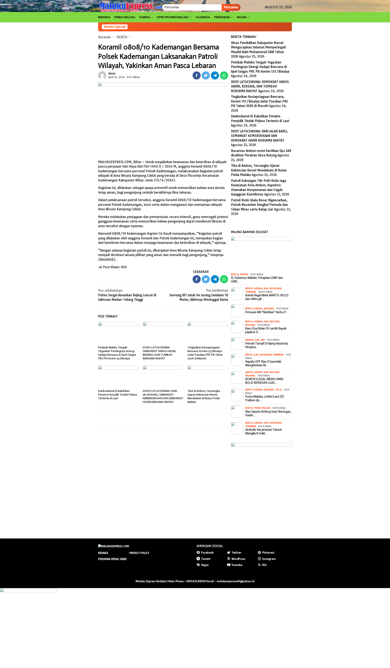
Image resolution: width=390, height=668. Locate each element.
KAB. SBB (260, 339)
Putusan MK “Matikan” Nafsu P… (266, 312)
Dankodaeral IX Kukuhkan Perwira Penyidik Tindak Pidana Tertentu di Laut (117, 394)
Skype (205, 565)
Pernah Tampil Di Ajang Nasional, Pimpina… (266, 345)
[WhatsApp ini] (224, 75)
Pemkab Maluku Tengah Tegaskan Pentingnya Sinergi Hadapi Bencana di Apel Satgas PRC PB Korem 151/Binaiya (117, 353)
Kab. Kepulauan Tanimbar (269, 354)
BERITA (234, 274)
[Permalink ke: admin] (102, 75)
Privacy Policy (139, 553)
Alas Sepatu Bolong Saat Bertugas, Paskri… (268, 413)
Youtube (237, 565)
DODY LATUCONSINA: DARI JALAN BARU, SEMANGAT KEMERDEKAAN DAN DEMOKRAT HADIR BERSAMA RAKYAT (163, 396)
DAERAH (244, 274)
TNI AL (278, 389)
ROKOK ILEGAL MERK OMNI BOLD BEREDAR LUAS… (264, 381)
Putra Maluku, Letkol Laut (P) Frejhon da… (264, 398)
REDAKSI (103, 553)
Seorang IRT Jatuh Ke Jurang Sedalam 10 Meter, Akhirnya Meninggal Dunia (198, 295)
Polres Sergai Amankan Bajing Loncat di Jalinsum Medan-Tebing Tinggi (127, 295)
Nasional (269, 308)
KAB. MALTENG (271, 321)
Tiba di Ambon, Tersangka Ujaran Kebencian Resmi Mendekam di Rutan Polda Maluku (203, 396)
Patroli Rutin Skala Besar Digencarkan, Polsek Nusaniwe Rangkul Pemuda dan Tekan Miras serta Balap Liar (259, 204)
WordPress (238, 558)
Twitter (237, 552)
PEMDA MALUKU (262, 407)
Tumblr (206, 558)
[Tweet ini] (206, 75)
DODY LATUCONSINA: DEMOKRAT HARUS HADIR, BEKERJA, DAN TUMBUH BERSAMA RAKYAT (159, 353)
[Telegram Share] (215, 75)
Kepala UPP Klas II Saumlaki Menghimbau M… (263, 363)
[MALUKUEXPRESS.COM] (130, 7)
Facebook (207, 552)
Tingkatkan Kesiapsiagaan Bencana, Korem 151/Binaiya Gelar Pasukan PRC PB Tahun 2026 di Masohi (205, 353)
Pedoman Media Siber (112, 559)
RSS (264, 565)
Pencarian (231, 7)
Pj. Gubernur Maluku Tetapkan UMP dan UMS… (257, 279)
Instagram (269, 558)
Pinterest (268, 552)
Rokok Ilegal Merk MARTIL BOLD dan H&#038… (266, 297)
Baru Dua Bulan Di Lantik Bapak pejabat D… (265, 330)
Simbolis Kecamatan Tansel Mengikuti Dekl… (263, 431)
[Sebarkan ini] (197, 75)
